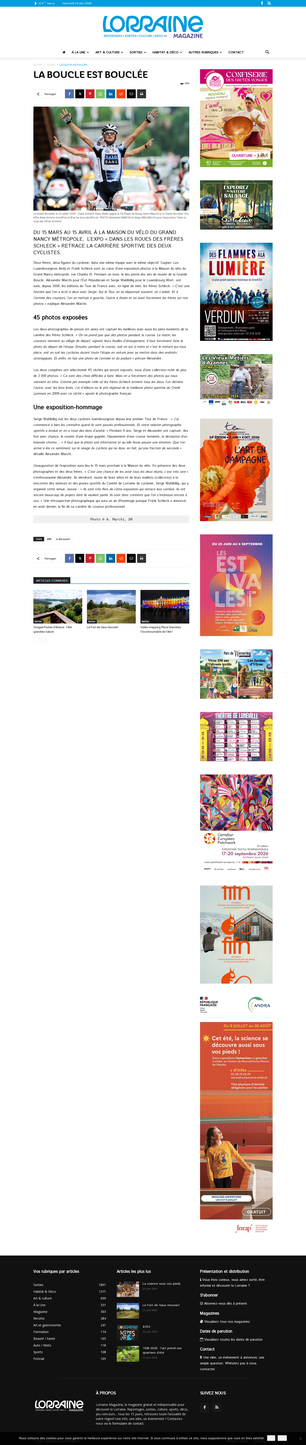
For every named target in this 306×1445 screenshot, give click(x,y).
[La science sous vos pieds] (128, 1289)
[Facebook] (262, 3)
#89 (49, 539)
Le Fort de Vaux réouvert (102, 627)
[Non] (300, 1438)
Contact (236, 52)
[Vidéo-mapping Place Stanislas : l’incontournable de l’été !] (164, 607)
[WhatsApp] (100, 93)
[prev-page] (36, 640)
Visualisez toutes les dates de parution (233, 1339)
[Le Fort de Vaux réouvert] (111, 607)
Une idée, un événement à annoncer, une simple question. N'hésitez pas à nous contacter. (232, 1363)
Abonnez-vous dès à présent (225, 1303)
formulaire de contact (128, 1423)
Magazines (209, 1313)
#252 (146, 1327)
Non (282, 1438)
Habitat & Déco (166, 52)
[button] (267, 53)
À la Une (78, 52)
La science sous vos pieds (162, 1284)
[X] (79, 93)
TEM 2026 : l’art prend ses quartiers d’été (162, 1350)
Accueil (37, 65)
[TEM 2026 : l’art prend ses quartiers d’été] (128, 1354)
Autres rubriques (203, 52)
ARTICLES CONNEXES (52, 580)
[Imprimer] (141, 93)
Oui (271, 1438)
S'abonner (209, 1295)
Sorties (136, 52)
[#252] (128, 1332)
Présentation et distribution (224, 1272)
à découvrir (63, 539)
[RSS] (269, 3)
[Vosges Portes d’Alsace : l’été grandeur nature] (57, 607)
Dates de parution (216, 1331)
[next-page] (43, 640)
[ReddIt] (120, 93)
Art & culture (107, 52)
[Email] (131, 93)
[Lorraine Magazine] (153, 27)
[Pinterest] (90, 93)
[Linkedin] (110, 93)
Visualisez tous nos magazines (226, 1321)
